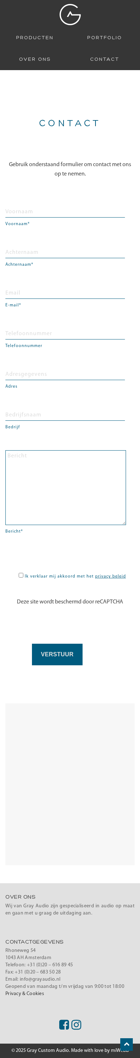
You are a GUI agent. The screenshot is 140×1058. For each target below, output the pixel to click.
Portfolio (104, 37)
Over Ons (35, 59)
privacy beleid (110, 576)
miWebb (120, 1050)
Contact (104, 59)
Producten (34, 37)
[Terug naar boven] (126, 1044)
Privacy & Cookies (24, 994)
